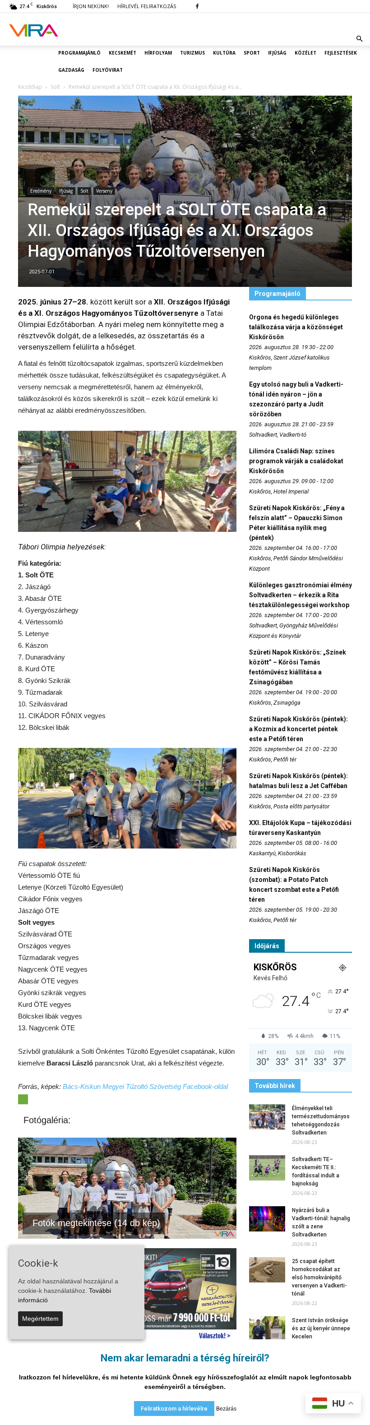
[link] (145, 1086)
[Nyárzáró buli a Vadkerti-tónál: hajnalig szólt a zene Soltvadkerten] (267, 1218)
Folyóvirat (107, 70)
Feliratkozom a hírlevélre (174, 1408)
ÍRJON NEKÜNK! (91, 6)
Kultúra (224, 53)
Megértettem (40, 1318)
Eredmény (40, 191)
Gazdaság (71, 70)
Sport (252, 53)
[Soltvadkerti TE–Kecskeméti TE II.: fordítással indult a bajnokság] (267, 1168)
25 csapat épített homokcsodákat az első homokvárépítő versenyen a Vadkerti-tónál (319, 1277)
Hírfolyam (158, 53)
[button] (359, 39)
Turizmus (192, 53)
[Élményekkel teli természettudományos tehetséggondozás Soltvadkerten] (267, 1117)
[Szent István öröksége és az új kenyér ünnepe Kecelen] (267, 1329)
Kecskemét (122, 53)
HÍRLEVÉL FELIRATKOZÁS (146, 6)
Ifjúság (277, 53)
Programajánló (79, 53)
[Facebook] (197, 6)
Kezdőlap (30, 87)
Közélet (305, 53)
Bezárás (226, 1409)
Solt (84, 191)
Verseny (104, 191)
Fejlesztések (340, 53)
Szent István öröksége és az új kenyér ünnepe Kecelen (321, 1328)
